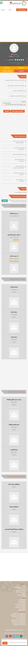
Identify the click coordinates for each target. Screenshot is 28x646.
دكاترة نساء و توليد (20, 604)
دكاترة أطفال (22, 602)
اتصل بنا (23, 596)
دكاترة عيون (22, 609)
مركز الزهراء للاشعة (14, 424)
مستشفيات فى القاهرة (19, 613)
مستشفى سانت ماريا (14, 484)
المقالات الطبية (7, 71)
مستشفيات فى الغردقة (19, 616)
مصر (10, 4)
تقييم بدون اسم (17, 111)
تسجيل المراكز (22, 588)
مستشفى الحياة (14, 506)
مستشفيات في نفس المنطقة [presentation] (16, 476)
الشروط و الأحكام (21, 592)
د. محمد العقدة (14, 213)
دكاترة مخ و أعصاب (20, 607)
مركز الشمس (14, 449)
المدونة (23, 593)
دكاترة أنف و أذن (21, 605)
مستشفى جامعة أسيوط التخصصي (14, 529)
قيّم (5, 643)
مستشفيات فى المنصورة (18, 619)
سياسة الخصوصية (21, 590)
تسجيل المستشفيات (20, 587)
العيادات (21, 67)
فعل (4, 200)
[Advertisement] (14, 28)
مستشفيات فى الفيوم (19, 623)
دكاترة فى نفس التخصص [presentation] (17, 205)
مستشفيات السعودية (19, 624)
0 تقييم (6, 60)
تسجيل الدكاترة (22, 9)
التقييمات (21, 71)
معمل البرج (14, 312)
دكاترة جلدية (22, 601)
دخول (9, 9)
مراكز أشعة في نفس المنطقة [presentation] (16, 392)
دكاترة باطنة (22, 610)
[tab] (14, 206)
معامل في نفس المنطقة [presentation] (17, 279)
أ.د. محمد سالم (14, 256)
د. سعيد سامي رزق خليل (14, 234)
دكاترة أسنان (22, 599)
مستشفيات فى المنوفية (18, 621)
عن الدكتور (7, 67)
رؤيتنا (24, 585)
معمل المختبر (14, 287)
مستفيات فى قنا (21, 618)
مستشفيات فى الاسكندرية (18, 615)
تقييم (7, 111)
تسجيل (3, 9)
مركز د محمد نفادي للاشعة (14, 399)
